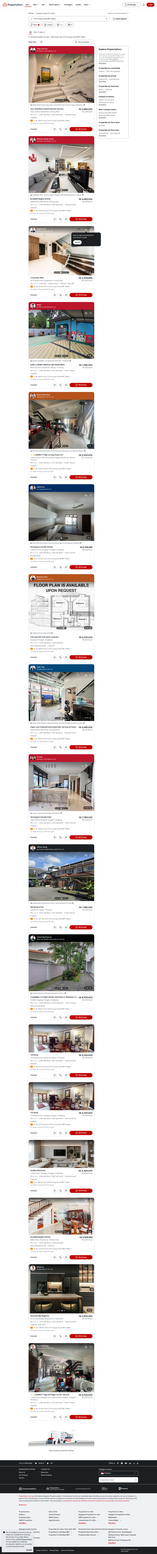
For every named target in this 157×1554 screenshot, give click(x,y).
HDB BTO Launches (25, 1520)
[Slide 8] (61, 100)
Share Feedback (46, 1475)
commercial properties (121, 1501)
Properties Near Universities (88, 1532)
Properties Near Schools (87, 1535)
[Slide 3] (57, 190)
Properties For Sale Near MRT (59, 1532)
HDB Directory (54, 1517)
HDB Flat (115, 59)
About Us (22, 1472)
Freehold (102, 71)
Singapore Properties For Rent (119, 1514)
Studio (101, 89)
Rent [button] (35, 5)
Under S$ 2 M (103, 79)
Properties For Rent (115, 1512)
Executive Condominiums (96, 1501)
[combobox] (69, 18)
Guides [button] (78, 5)
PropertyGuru (24, 1512)
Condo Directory (54, 1514)
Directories (53, 1512)
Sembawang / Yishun (106, 102)
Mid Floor (102, 125)
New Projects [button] (54, 5)
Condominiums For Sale (87, 1520)
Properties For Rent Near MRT (59, 1535)
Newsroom (44, 1472)
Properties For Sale (85, 1512)
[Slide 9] (63, 100)
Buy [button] (27, 5)
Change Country (105, 1469)
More (86, 5)
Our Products (23, 1475)
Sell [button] (43, 5)
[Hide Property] (86, 57)
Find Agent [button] (68, 5)
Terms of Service (41, 1550)
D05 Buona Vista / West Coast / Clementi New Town (122, 1536)
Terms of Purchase (67, 1550)
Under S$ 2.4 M (114, 79)
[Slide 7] (65, 190)
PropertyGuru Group (27, 1469)
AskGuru (22, 1514)
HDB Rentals (112, 1517)
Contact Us (45, 1469)
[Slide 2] (56, 272)
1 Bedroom (108, 89)
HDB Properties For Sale (86, 1517)
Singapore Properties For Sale (89, 1514)
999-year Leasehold (113, 71)
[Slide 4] (60, 272)
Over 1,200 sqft (115, 133)
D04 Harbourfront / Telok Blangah (120, 1532)
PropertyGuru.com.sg (26, 1496)
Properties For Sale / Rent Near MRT (62, 1529)
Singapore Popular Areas (118, 1529)
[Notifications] (143, 5)
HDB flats (84, 1501)
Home (31, 13)
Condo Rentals (113, 1520)
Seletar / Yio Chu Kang (106, 100)
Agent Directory (54, 1520)
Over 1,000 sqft (104, 133)
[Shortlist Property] (90, 57)
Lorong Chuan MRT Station (108, 113)
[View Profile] (43, 49)
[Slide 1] (55, 272)
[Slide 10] (65, 100)
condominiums (67, 1501)
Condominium (104, 61)
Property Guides (24, 1517)
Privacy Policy (27, 1539)
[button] (30, 32)
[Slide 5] (61, 190)
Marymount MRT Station (107, 115)
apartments (77, 1501)
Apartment (113, 61)
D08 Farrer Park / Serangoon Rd (119, 1540)
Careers (21, 1478)
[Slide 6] (57, 100)
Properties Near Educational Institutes (93, 1529)
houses (108, 1501)
